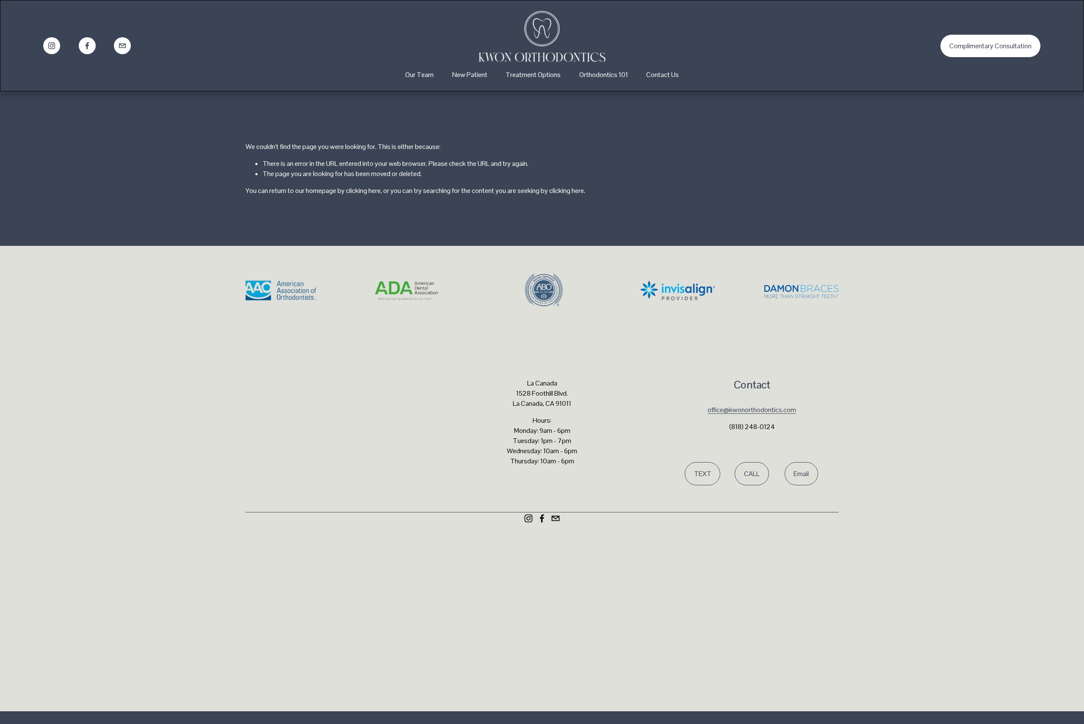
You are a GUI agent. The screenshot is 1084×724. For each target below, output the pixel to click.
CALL (752, 473)
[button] (468, 580)
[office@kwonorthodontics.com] (122, 45)
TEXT (702, 473)
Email (801, 473)
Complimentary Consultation (990, 45)
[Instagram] (51, 45)
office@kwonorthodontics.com (752, 409)
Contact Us (662, 74)
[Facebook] (87, 45)
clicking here (363, 190)
